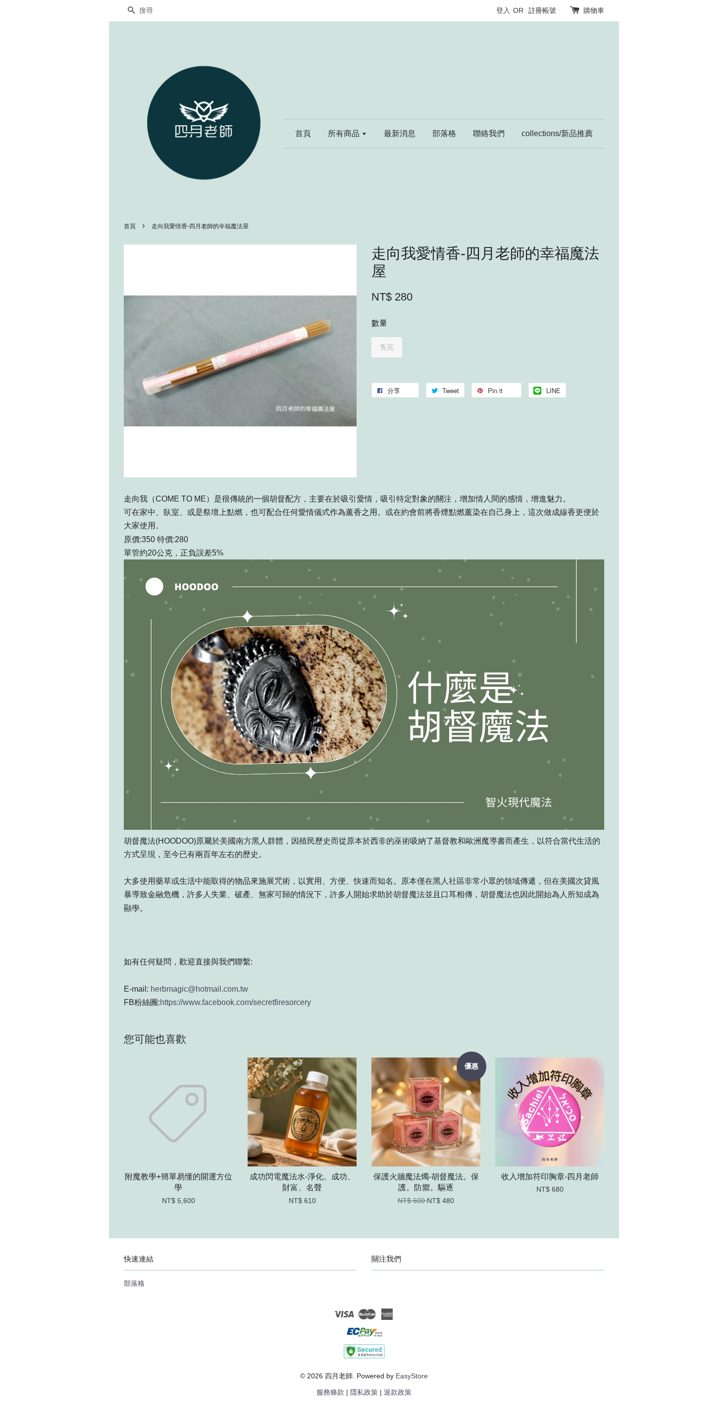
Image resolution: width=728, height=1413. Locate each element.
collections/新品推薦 (557, 133)
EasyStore (412, 1376)
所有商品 (345, 133)
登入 (503, 10)
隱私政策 (364, 1392)
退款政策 (398, 1392)
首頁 (303, 133)
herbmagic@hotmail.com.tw (198, 989)
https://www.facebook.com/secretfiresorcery (235, 1002)
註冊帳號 (542, 10)
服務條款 (330, 1392)
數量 (379, 323)
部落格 (444, 133)
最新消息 (400, 133)
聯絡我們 (489, 133)
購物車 (593, 10)
